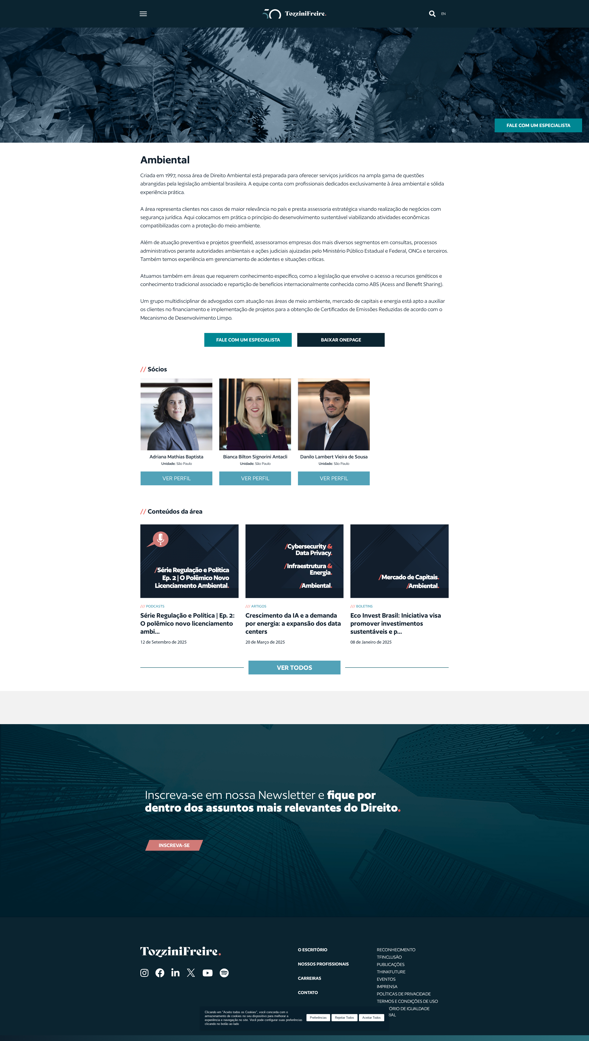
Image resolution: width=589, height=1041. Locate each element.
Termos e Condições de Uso (407, 1001)
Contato (308, 992)
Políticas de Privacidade (404, 993)
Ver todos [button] (294, 667)
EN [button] (443, 14)
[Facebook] (160, 972)
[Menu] (143, 13)
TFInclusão (389, 957)
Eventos (386, 979)
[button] (432, 14)
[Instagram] (144, 972)
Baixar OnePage (341, 340)
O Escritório (312, 949)
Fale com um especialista (538, 125)
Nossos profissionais (323, 963)
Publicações (390, 964)
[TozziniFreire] (294, 14)
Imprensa (387, 986)
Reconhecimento (396, 949)
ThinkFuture (391, 971)
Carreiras (309, 978)
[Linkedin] (175, 972)
